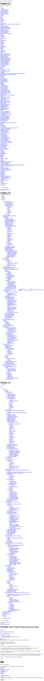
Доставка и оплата (4, 671)
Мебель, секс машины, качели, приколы (15, 537)
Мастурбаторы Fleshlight (14, 515)
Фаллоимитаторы (13, 556)
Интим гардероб (10, 459)
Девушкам (12, 462)
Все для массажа (13, 481)
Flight (11, 656)
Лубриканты (12, 491)
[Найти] (1, 7)
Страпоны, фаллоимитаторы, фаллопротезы (16, 545)
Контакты (2, 673)
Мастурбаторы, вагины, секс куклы (14, 503)
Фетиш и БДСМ (10, 567)
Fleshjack (11, 507)
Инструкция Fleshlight (4, 669)
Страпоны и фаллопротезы (15, 548)
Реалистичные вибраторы (15, 450)
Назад (7, 389)
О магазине (2, 670)
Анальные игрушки (11, 394)
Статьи (1, 672)
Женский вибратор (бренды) (15, 423)
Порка (11, 585)
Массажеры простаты (14, 400)
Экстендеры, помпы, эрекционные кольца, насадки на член (19, 594)
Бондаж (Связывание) (14, 573)
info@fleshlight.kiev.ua (5, 189)
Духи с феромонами (13, 486)
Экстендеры (12, 604)
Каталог (2, 668)
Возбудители (12, 476)
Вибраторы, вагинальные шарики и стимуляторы (17, 412)
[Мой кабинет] (0, 385)
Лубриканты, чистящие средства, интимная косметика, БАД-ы (19, 472)
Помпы (11, 598)
